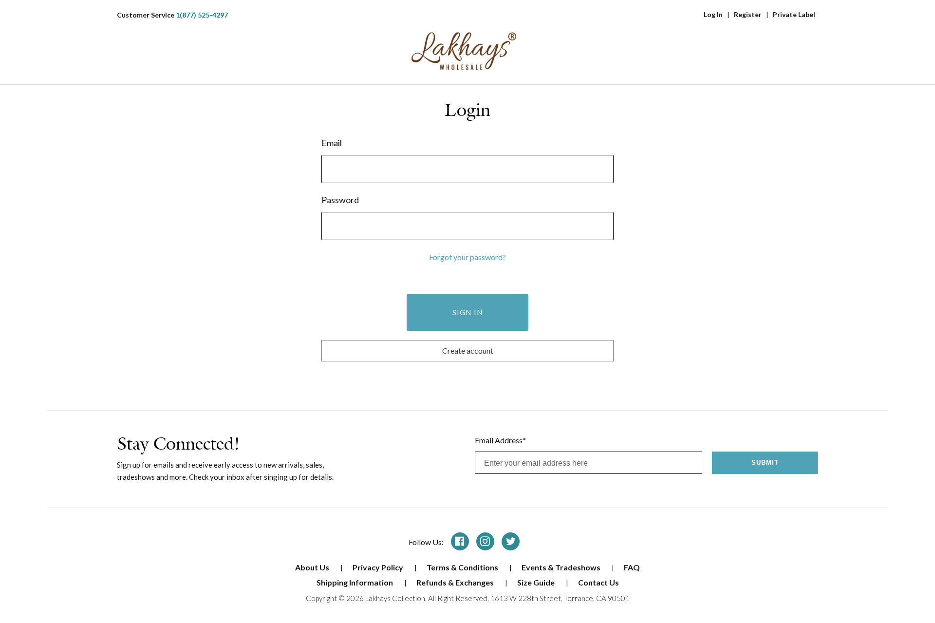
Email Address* (500, 440)
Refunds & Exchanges (455, 582)
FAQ (632, 567)
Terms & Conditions (463, 567)
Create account (467, 350)
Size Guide (536, 582)
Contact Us (598, 582)
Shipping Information (355, 582)
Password (340, 199)
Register (748, 14)
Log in (713, 14)
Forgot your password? (467, 257)
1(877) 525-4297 (202, 15)
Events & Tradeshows (562, 567)
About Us (313, 567)
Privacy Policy (379, 567)
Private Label (794, 14)
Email (331, 142)
